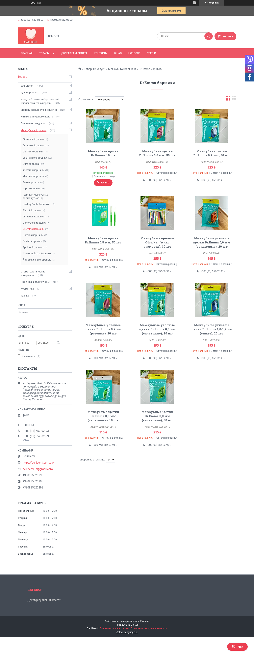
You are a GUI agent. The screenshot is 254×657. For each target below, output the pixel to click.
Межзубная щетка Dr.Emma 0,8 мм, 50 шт (103, 240)
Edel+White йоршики (35, 157)
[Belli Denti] (31, 43)
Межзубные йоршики (122, 69)
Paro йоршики (31, 182)
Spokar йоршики (32, 247)
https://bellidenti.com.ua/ (38, 462)
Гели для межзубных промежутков (35, 196)
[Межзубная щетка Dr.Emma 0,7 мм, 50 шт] (211, 126)
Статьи (151, 53)
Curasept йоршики (33, 216)
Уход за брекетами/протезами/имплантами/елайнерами (40, 101)
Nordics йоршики (33, 235)
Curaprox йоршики (33, 145)
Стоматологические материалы (33, 273)
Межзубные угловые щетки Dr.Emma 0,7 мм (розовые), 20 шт (103, 329)
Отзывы (23, 312)
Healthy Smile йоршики (36, 204)
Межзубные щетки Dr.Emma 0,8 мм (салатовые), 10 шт (103, 416)
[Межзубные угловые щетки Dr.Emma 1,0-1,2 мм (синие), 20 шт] (211, 300)
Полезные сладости (33, 123)
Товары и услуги (94, 69)
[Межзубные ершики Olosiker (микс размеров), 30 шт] (157, 213)
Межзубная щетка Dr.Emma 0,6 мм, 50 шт (157, 153)
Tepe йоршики (31, 188)
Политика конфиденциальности (149, 628)
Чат (240, 646)
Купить (105, 182)
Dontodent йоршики (34, 222)
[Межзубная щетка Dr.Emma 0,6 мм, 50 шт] (157, 126)
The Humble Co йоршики (37, 253)
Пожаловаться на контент (114, 628)
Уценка (25, 295)
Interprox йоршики (33, 170)
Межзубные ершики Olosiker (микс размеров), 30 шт (157, 242)
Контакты (100, 53)
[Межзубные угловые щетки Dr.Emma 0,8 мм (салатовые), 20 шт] (157, 300)
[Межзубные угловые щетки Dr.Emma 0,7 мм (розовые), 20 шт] (103, 300)
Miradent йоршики (33, 176)
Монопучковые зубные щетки (39, 109)
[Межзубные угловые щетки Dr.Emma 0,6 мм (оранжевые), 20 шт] (211, 213)
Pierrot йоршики (32, 210)
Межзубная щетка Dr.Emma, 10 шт (103, 153)
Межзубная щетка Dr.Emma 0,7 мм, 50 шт (211, 153)
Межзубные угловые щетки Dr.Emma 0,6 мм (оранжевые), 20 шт (211, 242)
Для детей (27, 85)
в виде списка (234, 99)
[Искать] (208, 36)
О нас (118, 53)
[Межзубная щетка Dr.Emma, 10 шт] (103, 126)
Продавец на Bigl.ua (127, 624)
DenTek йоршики (33, 151)
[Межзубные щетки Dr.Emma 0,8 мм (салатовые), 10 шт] (103, 387)
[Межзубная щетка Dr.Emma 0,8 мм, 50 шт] (103, 213)
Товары (44, 53)
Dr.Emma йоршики (33, 228)
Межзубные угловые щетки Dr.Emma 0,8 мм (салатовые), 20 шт (157, 329)
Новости (134, 53)
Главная (27, 53)
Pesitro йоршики (32, 241)
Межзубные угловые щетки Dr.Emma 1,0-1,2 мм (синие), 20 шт (211, 329)
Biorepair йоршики (33, 139)
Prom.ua (144, 621)
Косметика (27, 288)
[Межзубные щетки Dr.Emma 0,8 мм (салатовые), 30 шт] (157, 387)
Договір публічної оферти (44, 600)
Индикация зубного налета (37, 116)
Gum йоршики (31, 163)
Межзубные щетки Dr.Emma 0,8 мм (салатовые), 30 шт (157, 416)
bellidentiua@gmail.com (38, 469)
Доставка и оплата (74, 53)
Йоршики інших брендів (37, 259)
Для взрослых (29, 92)
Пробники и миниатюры (35, 281)
